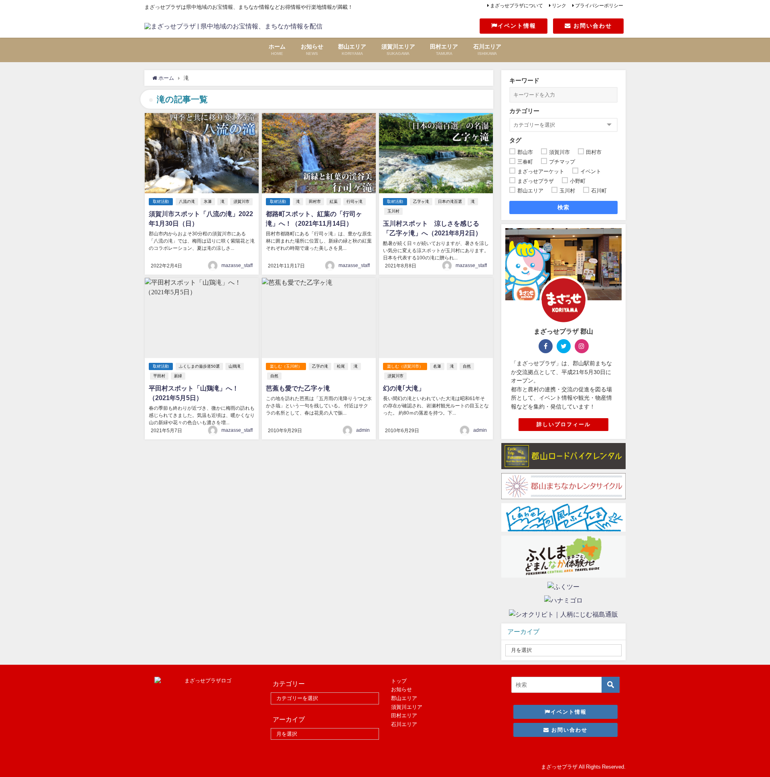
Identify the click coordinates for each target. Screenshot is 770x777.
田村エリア (404, 715)
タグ (515, 140)
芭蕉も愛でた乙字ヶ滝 (298, 388)
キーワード (524, 80)
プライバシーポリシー (599, 5)
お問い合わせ (591, 25)
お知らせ (401, 689)
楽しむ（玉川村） (286, 366)
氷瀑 (208, 201)
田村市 (315, 201)
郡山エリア (404, 698)
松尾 (341, 366)
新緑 (178, 376)
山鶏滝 (235, 366)
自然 (274, 376)
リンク (559, 5)
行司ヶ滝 (354, 201)
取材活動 (161, 201)
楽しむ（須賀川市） (405, 366)
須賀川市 (241, 201)
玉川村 (393, 211)
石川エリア (404, 724)
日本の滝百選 (450, 201)
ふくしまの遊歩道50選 (199, 366)
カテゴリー (524, 111)
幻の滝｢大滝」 (404, 388)
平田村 (159, 376)
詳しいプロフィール (564, 424)
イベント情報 (517, 25)
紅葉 (334, 201)
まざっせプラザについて (516, 5)
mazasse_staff (237, 265)
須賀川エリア (406, 707)
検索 (563, 207)
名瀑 (437, 366)
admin (363, 430)
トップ (399, 681)
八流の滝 (187, 201)
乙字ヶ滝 (421, 201)
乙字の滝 (320, 366)
